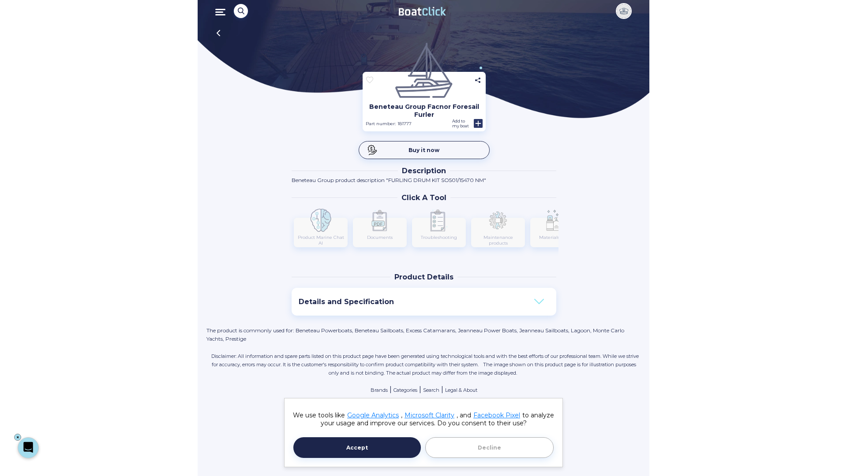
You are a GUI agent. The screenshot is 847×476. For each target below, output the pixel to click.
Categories (405, 390)
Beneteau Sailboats (379, 330)
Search (431, 390)
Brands (379, 390)
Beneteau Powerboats (324, 330)
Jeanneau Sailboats (543, 330)
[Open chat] (28, 447)
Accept (357, 447)
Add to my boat (460, 123)
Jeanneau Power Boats (487, 330)
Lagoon (580, 330)
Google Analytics (373, 415)
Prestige (235, 338)
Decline (489, 447)
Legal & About (461, 390)
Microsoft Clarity (429, 415)
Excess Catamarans (430, 330)
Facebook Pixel (496, 415)
